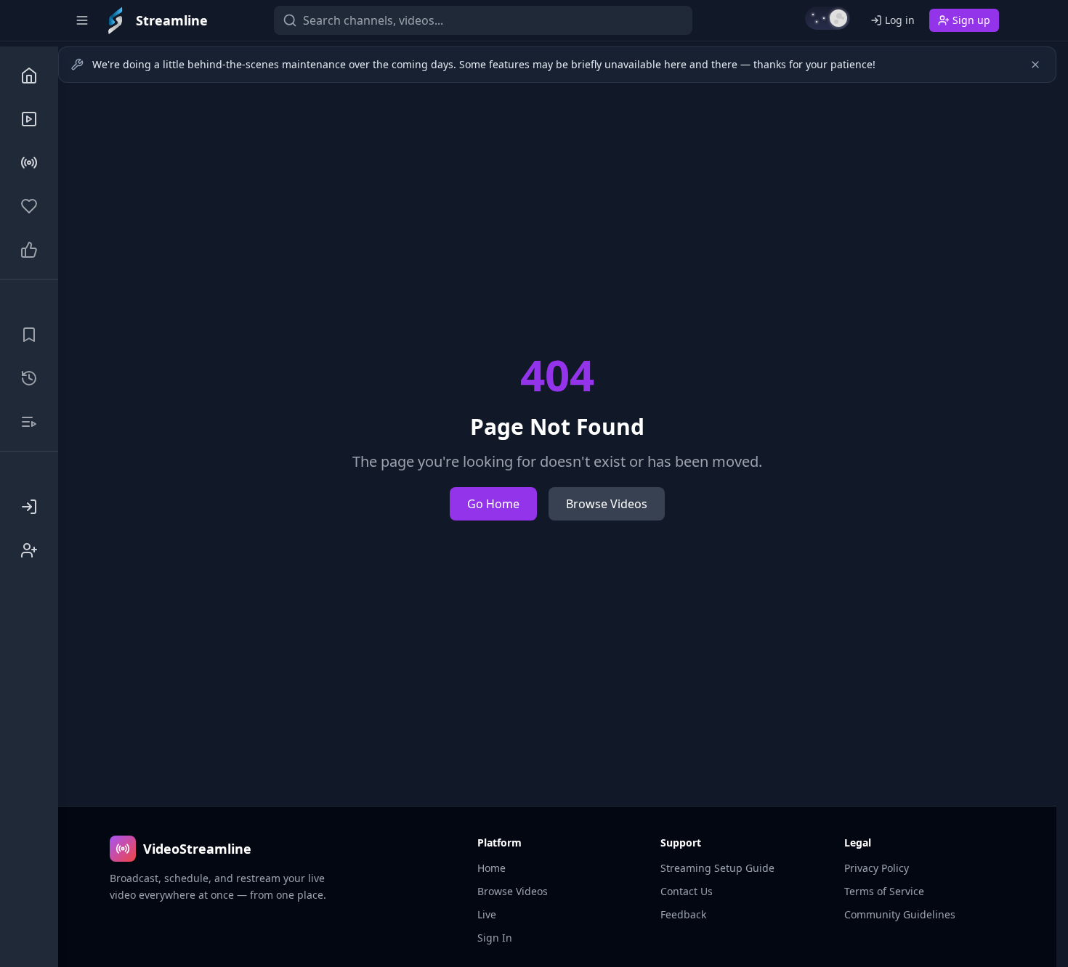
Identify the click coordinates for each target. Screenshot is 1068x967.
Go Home (493, 504)
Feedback (683, 914)
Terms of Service (884, 891)
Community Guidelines (899, 914)
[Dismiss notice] (1035, 64)
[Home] (29, 75)
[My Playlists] (29, 421)
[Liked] (29, 249)
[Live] (29, 162)
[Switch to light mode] (827, 18)
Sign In (494, 937)
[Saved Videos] (29, 334)
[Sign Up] (29, 550)
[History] (29, 378)
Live (486, 914)
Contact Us (686, 891)
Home (491, 868)
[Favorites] (29, 206)
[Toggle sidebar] (82, 20)
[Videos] (29, 119)
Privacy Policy (876, 868)
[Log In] (29, 506)
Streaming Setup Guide (717, 868)
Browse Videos (606, 504)
